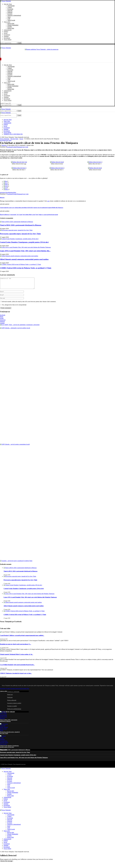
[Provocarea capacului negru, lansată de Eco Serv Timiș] (16, 230)
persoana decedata (5, 192)
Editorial (9, 12)
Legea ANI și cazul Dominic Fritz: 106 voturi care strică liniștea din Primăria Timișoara (30, 597)
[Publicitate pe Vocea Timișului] (57, 53)
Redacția (4, 145)
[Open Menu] (0, 59)
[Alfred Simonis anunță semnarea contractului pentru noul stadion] (19, 256)
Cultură (9, 7)
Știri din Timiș (8, 4)
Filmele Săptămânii (12, 25)
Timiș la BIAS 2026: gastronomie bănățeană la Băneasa (20, 225)
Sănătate (6, 36)
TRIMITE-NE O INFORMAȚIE (13, 134)
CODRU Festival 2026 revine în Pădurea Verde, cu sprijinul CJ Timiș (25, 268)
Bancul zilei (10, 23)
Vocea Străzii (7, 39)
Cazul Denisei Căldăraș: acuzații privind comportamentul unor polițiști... (22, 635)
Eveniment (7, 35)
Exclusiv (9, 14)
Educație (9, 10)
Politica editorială (11, 700)
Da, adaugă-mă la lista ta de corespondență (14, 305)
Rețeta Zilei (10, 28)
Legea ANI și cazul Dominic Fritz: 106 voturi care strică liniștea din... (25, 251)
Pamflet (9, 26)
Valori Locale (11, 20)
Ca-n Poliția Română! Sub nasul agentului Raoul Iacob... (17, 664)
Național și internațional (14, 15)
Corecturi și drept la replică (14, 703)
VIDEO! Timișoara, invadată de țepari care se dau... (16, 673)
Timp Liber (7, 22)
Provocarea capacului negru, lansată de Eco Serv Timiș (20, 234)
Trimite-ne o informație (13, 691)
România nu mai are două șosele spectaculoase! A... (15, 644)
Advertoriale (11, 5)
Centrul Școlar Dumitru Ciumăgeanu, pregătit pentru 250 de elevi (24, 242)
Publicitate (10, 697)
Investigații (7, 38)
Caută (19, 42)
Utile (8, 18)
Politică (6, 31)
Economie (10, 9)
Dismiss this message (6, 861)
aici (48, 201)
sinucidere (13, 192)
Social (5, 33)
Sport (9, 17)
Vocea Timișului (4, 139)
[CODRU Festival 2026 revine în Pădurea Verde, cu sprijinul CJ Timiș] (20, 264)
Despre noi (10, 694)
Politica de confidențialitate (14, 709)
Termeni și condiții (12, 706)
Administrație (8, 30)
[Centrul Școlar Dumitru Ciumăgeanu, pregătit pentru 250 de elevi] (19, 239)
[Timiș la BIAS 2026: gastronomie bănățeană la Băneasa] (16, 221)
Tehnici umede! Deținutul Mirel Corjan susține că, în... (16, 654)
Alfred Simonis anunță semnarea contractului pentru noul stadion (24, 259)
